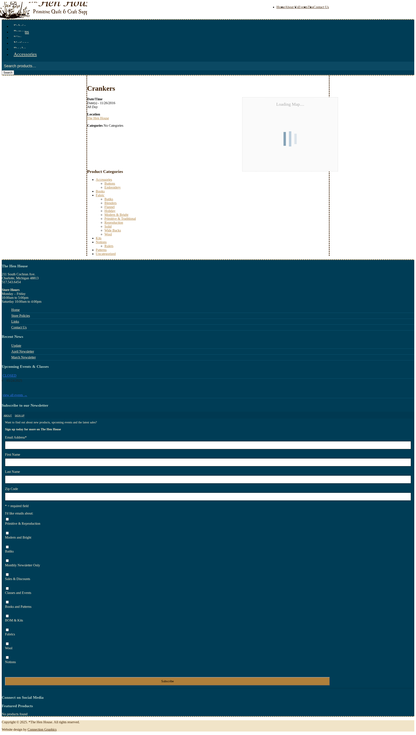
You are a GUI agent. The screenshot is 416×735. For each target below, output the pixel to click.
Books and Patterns (18, 606)
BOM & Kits (14, 620)
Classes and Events (18, 593)
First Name (12, 454)
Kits (98, 238)
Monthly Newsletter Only (22, 565)
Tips (311, 7)
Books (100, 191)
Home (280, 7)
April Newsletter (22, 351)
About (8, 415)
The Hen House (98, 118)
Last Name (12, 472)
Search (7, 72)
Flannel (109, 207)
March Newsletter (23, 357)
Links (15, 321)
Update (16, 345)
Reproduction (113, 222)
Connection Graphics (42, 729)
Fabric (100, 195)
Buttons (109, 183)
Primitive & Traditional (120, 218)
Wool (108, 234)
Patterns (101, 250)
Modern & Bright (116, 215)
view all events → (15, 395)
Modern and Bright (18, 537)
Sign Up (19, 415)
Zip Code (11, 489)
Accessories (25, 54)
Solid (108, 226)
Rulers (108, 246)
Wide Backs (112, 230)
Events (303, 7)
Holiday (109, 211)
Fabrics (10, 634)
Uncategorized (106, 254)
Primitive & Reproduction (22, 523)
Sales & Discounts (17, 579)
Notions (101, 242)
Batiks (108, 199)
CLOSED (9, 375)
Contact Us (321, 7)
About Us (291, 7)
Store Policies (20, 315)
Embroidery (112, 187)
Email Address (16, 437)
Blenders (110, 203)
